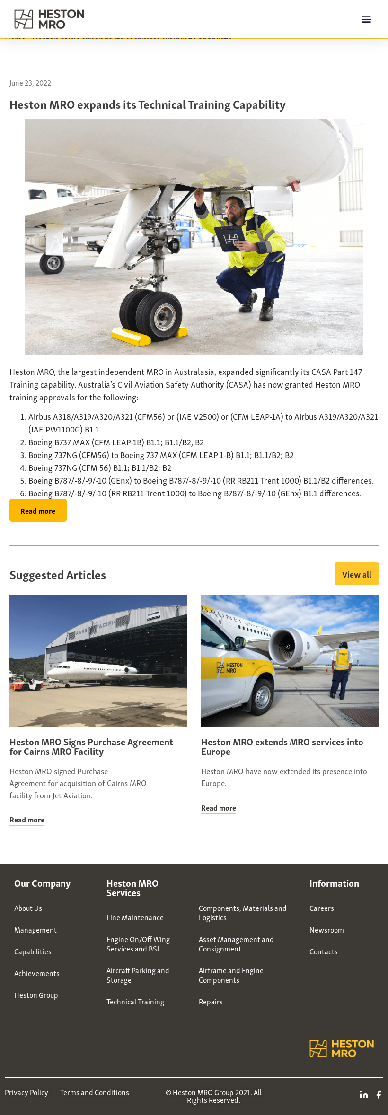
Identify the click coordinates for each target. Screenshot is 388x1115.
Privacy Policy (26, 1092)
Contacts (323, 951)
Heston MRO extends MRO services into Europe (282, 746)
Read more (26, 819)
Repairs (211, 1001)
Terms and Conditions (94, 1092)
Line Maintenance (135, 917)
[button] (366, 19)
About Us (28, 907)
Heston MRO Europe (240, 882)
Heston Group (36, 994)
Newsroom (326, 929)
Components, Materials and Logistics (243, 912)
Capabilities (33, 951)
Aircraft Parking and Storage (137, 974)
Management (35, 929)
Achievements (37, 973)
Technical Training (135, 1001)
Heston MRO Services (132, 887)
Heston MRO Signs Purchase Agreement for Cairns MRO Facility (91, 746)
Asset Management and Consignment (236, 943)
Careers (321, 907)
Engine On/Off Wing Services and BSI (138, 943)
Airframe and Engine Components (231, 974)
